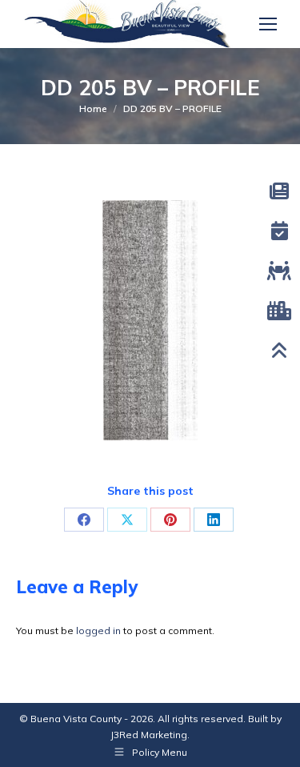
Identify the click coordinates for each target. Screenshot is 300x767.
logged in (98, 630)
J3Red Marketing (148, 735)
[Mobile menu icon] (268, 24)
